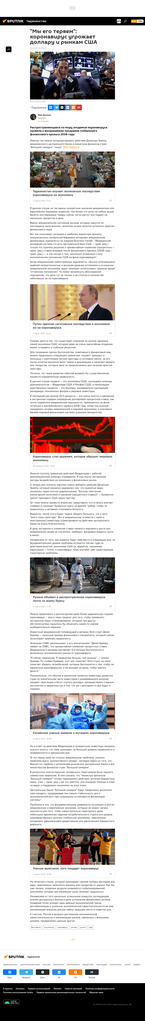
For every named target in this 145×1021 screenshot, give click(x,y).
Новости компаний (73, 988)
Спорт (127, 964)
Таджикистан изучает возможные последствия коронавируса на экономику (66, 193)
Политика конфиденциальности (100, 988)
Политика (58, 964)
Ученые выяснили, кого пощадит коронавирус (66, 868)
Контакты (20, 988)
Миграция (101, 964)
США (91, 927)
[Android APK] (11, 1002)
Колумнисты (49, 927)
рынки (82, 927)
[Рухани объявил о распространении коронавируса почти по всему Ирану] (72, 575)
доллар (74, 927)
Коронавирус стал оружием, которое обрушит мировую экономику (72, 458)
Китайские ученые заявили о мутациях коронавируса (71, 733)
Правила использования (39, 988)
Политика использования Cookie (18, 992)
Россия (46, 964)
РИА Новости (71, 147)
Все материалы (43, 121)
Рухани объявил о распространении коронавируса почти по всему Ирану (69, 598)
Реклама (57, 988)
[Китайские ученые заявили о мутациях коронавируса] (72, 711)
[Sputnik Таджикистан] (13, 23)
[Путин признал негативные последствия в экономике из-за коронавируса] (72, 302)
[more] (110, 200)
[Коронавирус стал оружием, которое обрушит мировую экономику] (72, 435)
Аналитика (116, 964)
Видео (137, 964)
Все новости (36, 927)
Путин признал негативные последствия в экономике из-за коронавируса (71, 325)
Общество (87, 964)
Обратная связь (96, 992)
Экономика (73, 964)
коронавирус (62, 927)
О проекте (7, 988)
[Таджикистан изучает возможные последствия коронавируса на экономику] (72, 170)
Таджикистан (10, 964)
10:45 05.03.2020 (38, 48)
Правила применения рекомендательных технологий (61, 992)
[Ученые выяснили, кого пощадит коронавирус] (72, 847)
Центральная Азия (30, 964)
